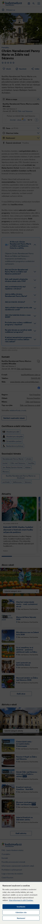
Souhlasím (21, 907)
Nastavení (21, 918)
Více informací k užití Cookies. (21, 900)
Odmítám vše (21, 912)
